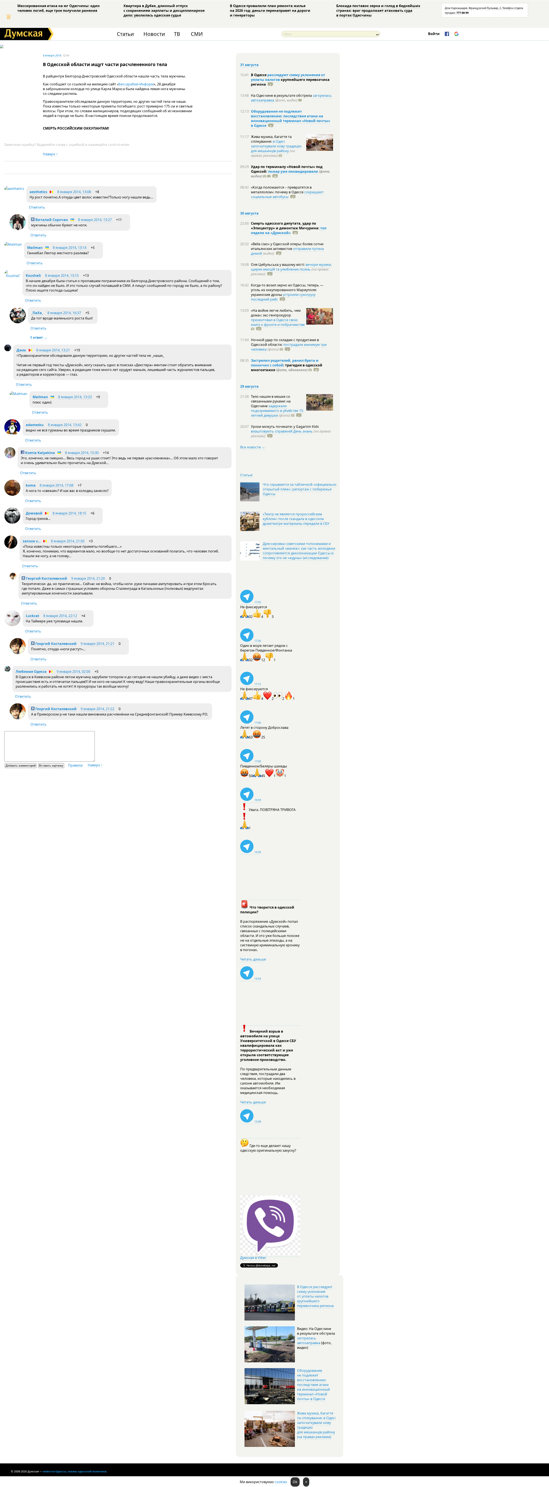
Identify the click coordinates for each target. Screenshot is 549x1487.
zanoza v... (32, 541)
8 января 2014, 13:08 (74, 191)
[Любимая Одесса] (7, 670)
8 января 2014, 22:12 (60, 615)
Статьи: (246, 475)
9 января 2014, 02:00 (73, 671)
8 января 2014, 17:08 (56, 485)
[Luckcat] (12, 625)
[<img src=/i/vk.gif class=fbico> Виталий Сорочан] (18, 229)
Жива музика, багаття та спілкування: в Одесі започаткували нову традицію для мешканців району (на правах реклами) (316, 1425)
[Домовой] (12, 522)
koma (31, 485)
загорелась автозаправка (308, 1340)
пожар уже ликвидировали (293, 171)
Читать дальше (253, 959)
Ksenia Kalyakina (39, 452)
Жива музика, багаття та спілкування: (271, 139)
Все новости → (252, 447)
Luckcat (32, 615)
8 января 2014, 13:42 (64, 424)
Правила (75, 765)
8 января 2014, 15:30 (82, 452)
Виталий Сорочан (51, 219)
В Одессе (259, 75)
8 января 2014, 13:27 (95, 219)
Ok (295, 1481)
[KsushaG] (12, 275)
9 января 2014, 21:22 (97, 708)
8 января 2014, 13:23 (75, 397)
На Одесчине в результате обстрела (282, 95)
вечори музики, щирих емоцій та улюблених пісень (291, 267)
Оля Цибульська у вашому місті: (278, 264)
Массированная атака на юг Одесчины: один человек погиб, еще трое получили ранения (58, 8)
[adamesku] (12, 434)
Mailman (35, 247)
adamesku (35, 424)
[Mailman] (13, 244)
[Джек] (7, 350)
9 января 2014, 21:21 (97, 643)
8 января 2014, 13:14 (69, 247)
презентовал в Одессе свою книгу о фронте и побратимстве (278, 322)
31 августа (249, 64)
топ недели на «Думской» (288, 230)
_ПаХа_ (37, 312)
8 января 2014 (52, 55)
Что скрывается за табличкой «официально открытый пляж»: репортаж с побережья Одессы (299, 489)
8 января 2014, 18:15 (69, 513)
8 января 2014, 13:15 (62, 275)
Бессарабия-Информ (136, 84)
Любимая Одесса (31, 671)
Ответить (37, 207)
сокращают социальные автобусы (287, 194)
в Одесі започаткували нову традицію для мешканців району (276, 146)
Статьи (125, 34)
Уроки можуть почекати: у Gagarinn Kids (285, 426)
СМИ (197, 34)
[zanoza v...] (10, 547)
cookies (281, 1481)
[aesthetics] (14, 188)
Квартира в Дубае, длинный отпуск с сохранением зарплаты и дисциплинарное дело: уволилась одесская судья (164, 10)
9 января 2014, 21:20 (88, 578)
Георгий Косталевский (46, 578)
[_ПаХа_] (18, 322)
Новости (154, 34)
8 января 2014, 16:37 (64, 312)
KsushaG (33, 275)
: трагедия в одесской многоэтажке (286, 367)
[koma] (12, 494)
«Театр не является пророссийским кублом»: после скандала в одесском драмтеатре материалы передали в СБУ (296, 519)
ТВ (177, 34)
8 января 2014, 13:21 (53, 350)
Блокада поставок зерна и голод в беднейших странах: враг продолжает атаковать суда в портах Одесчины (378, 10)
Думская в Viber (253, 1257)
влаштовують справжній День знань (282, 431)
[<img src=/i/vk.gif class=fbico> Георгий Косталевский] (13, 578)
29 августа (249, 386)
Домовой (34, 513)
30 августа (249, 213)
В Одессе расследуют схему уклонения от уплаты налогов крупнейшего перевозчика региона (315, 1296)
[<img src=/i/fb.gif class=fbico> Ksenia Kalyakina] (9, 457)
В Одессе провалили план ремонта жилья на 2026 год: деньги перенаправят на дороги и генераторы (270, 10)
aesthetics (38, 191)
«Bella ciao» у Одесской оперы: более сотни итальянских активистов (287, 246)
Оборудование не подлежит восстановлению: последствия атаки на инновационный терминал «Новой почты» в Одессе (290, 118)
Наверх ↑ (50, 154)
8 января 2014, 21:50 (67, 541)
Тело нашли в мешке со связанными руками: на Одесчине (271, 401)
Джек (21, 350)
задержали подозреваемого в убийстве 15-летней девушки (277, 411)
